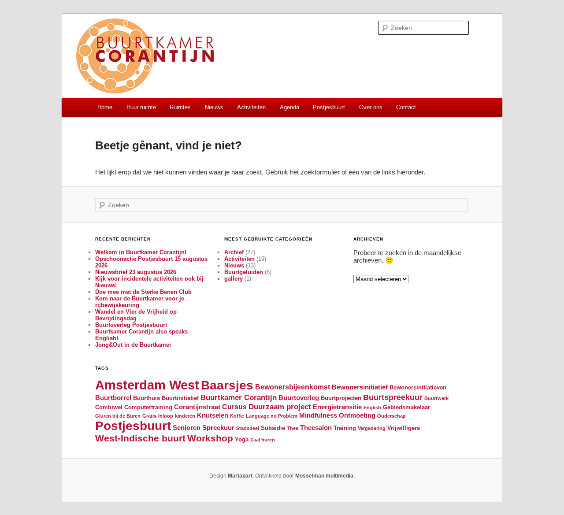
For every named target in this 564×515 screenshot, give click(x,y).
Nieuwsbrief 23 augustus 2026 (135, 272)
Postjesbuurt (329, 107)
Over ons (370, 107)
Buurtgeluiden (243, 272)
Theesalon (316, 427)
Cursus (234, 407)
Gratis (149, 416)
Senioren (186, 427)
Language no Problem (271, 416)
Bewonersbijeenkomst (292, 387)
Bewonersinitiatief (360, 387)
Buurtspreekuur (393, 397)
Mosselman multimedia (324, 476)
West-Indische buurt (140, 438)
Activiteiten (251, 107)
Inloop (165, 416)
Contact (406, 107)
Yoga (242, 439)
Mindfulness (318, 415)
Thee (292, 428)
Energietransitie (337, 407)
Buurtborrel (113, 397)
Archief (234, 252)
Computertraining (148, 407)
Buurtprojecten (341, 398)
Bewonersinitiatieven (418, 387)
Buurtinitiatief (180, 398)
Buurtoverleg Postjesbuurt (131, 325)
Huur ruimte (141, 107)
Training (345, 428)
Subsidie (273, 428)
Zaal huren (262, 439)
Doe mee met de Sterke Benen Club (143, 292)
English (372, 407)
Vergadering (372, 428)
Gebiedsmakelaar (406, 407)
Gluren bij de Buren (118, 416)
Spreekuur (218, 427)
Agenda (289, 107)
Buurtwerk (436, 398)
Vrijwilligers (403, 428)
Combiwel (108, 407)
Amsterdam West (147, 385)
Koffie (237, 416)
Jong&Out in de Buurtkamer (133, 344)
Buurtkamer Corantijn (238, 397)
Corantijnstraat (197, 407)
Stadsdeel (247, 428)
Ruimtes (180, 107)
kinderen (185, 416)
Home (104, 107)
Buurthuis (146, 398)
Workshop (210, 438)
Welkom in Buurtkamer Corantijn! (140, 252)
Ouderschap (391, 416)
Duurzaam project (280, 406)
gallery (233, 278)
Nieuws (214, 107)
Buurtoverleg (298, 397)
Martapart (240, 476)
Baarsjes (227, 385)
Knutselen (212, 415)
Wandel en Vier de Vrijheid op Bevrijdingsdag (136, 315)
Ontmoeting (357, 415)
